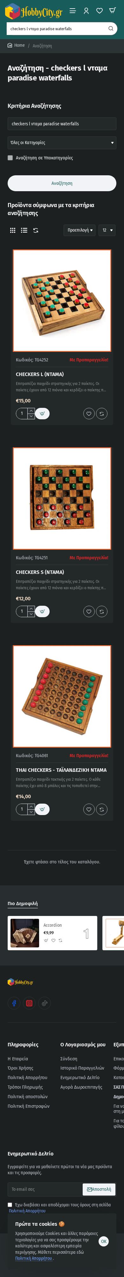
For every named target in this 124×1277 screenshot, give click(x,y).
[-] (31, 416)
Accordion (53, 925)
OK (104, 1241)
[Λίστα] (24, 230)
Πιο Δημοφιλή (23, 903)
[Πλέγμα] (13, 230)
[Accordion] (24, 933)
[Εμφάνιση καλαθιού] (112, 10)
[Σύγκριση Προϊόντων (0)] (34, 230)
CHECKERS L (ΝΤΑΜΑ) (40, 374)
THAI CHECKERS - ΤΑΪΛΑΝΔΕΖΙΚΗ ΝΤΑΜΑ (61, 770)
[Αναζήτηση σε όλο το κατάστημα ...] (111, 28)
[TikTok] (44, 1003)
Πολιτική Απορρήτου (34, 1258)
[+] (31, 411)
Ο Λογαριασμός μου (83, 1045)
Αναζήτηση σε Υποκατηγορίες (44, 158)
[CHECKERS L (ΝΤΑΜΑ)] (62, 300)
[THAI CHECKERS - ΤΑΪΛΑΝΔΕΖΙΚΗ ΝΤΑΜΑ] (62, 696)
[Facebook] (14, 1003)
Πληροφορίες (23, 1045)
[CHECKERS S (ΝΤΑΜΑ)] (62, 498)
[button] (42, 413)
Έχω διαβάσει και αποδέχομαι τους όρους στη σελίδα (60, 1208)
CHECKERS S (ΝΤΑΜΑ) (40, 572)
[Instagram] (29, 1003)
